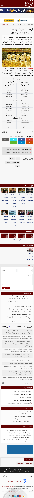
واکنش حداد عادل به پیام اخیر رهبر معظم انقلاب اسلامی (19, 299)
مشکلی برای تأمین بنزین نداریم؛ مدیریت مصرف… (13, 200)
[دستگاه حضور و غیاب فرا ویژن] (20, 453)
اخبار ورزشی (22, 240)
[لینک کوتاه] (2, 132)
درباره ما (30, 476)
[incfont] (20, 132)
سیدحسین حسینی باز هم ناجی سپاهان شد (22, 304)
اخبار (32, 240)
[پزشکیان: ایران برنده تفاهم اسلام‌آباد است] (29, 212)
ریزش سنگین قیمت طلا (25, 397)
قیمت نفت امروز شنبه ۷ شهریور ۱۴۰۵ (23, 419)
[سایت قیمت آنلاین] (17, 20)
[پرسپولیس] (4, 236)
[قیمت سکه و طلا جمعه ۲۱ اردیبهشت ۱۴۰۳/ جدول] (21, 142)
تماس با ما (17, 476)
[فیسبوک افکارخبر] (18, 496)
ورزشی (14, 469)
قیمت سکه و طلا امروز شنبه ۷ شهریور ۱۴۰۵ (21, 394)
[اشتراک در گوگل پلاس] (29, 139)
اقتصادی (3, 24)
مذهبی (6, 471)
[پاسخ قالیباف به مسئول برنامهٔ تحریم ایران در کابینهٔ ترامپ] (21, 190)
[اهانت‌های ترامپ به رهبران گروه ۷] (30, 250)
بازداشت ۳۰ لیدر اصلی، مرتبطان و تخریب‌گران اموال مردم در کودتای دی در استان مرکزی (17, 441)
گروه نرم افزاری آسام (13, 491)
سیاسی (20, 469)
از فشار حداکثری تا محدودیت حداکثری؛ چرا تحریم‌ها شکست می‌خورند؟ (18, 318)
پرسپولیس (5, 240)
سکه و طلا (12, 159)
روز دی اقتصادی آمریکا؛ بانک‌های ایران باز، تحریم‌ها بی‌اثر (19, 301)
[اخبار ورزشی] (21, 236)
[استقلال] (12, 236)
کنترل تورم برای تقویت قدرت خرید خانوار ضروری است (19, 433)
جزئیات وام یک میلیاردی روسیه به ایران (22, 392)
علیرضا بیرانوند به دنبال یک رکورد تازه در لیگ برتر (20, 312)
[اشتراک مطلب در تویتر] (13, 139)
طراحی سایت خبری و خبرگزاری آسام (15, 481)
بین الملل (27, 471)
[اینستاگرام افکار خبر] (13, 496)
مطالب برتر (29, 231)
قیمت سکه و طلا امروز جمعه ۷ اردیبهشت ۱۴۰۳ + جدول (18, 149)
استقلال (14, 240)
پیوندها (11, 476)
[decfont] (17, 132)
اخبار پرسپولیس (28, 463)
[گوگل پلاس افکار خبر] (20, 496)
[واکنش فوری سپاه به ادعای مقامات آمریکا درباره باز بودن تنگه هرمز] (12, 212)
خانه (7, 24)
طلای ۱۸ (17, 166)
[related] (3, 44)
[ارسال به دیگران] (4, 132)
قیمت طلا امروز (15, 162)
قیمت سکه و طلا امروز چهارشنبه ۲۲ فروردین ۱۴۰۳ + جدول (17, 152)
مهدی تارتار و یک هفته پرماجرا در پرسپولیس (21, 321)
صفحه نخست (27, 469)
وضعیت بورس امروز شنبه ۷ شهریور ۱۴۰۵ (22, 416)
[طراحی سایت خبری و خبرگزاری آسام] (24, 481)
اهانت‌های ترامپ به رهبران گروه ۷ (30, 257)
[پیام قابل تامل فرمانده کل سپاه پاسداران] (29, 190)
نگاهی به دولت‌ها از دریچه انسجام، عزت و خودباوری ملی (19, 430)
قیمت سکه (30, 68)
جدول (18, 159)
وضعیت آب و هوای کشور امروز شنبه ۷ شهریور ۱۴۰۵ (20, 435)
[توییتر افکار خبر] (15, 496)
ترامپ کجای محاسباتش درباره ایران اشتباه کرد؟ (21, 314)
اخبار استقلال (20, 463)
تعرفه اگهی (5, 476)
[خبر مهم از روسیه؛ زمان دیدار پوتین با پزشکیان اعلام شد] (21, 212)
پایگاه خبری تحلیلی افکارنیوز (8, 486)
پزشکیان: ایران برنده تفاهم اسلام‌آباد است (30, 219)
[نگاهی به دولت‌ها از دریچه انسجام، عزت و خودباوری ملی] (4, 190)
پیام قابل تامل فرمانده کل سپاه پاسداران (30, 197)
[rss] (23, 496)
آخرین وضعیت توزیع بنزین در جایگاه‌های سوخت (19, 403)
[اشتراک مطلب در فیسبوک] (21, 139)
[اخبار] (29, 236)
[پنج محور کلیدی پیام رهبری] (4, 212)
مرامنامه (24, 476)
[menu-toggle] (2, 6)
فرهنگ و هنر (13, 471)
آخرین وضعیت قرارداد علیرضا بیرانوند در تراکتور (21, 296)
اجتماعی (20, 471)
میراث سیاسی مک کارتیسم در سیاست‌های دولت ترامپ (19, 309)
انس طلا (8, 162)
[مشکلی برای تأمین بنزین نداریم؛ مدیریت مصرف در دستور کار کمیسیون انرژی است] (12, 190)
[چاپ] (6, 132)
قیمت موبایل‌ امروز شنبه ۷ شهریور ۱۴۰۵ (22, 400)
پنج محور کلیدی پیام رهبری (5, 219)
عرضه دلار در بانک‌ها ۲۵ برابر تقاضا (24, 411)
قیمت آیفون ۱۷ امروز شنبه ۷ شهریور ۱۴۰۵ (22, 421)
